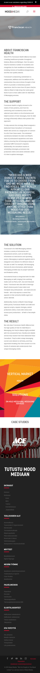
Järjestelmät (10, 510)
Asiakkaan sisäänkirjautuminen (14, 571)
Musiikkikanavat (9, 556)
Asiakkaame (8, 579)
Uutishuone (7, 597)
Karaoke (7, 594)
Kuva (7, 498)
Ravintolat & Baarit (10, 538)
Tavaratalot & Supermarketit (13, 525)
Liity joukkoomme (9, 645)
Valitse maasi (8, 640)
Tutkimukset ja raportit (11, 574)
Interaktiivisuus (11, 507)
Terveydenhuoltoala (10, 530)
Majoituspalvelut (9, 533)
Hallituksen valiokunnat (12, 617)
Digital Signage (9, 559)
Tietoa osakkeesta (10, 620)
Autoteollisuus (8, 523)
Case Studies (8, 576)
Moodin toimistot (9, 637)
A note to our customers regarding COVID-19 (18, 2)
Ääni (7, 501)
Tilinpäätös (7, 622)
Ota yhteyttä (8, 635)
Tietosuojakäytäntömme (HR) (13, 602)
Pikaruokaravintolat (10, 536)
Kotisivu (6, 492)
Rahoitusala (8, 528)
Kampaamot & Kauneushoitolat (14, 544)
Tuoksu (8, 504)
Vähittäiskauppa (9, 541)
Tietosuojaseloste (10, 599)
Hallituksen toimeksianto (12, 614)
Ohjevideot (7, 592)
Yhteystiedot (8, 643)
